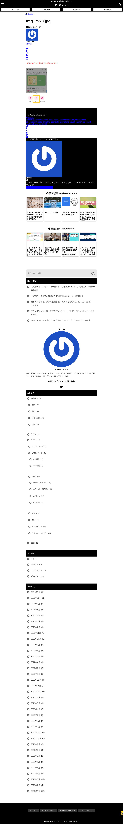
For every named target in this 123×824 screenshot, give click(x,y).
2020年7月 (35, 756)
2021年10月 (36, 692)
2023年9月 (35, 604)
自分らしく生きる (40, 482)
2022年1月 (35, 674)
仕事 (33, 440)
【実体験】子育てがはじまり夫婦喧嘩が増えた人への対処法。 (58, 296)
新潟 (33, 405)
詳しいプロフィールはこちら (40, 188)
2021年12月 (36, 680)
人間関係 (36, 496)
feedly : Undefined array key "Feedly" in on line (58, 121)
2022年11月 (36, 633)
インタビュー (76, 9)
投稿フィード (36, 564)
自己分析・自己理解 (40, 489)
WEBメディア (37, 453)
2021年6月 (35, 697)
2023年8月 (35, 610)
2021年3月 (35, 715)
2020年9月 (35, 744)
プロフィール (15, 9)
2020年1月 (35, 791)
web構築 (36, 466)
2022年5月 (35, 656)
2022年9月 (35, 645)
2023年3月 (35, 621)
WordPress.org (37, 576)
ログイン (35, 559)
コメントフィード (38, 570)
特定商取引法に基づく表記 (67, 810)
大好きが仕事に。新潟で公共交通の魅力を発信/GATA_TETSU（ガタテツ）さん (61, 303)
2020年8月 (35, 750)
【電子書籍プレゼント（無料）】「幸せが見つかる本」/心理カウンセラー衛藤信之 (63, 288)
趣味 (33, 411)
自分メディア (61, 4)
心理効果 (36, 502)
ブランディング (38, 446)
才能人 (34, 513)
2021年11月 (36, 686)
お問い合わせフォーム (87, 810)
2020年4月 (35, 774)
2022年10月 (36, 639)
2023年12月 (36, 598)
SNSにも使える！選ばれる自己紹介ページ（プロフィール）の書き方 (61, 320)
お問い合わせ (107, 9)
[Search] (93, 273)
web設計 (36, 459)
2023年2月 (35, 627)
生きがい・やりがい (39, 533)
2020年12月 (36, 733)
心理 (33, 476)
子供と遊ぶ (36, 418)
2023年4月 (35, 615)
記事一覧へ (33, 810)
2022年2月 (35, 668)
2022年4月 (35, 662)
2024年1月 (35, 592)
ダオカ (29, 44)
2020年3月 (35, 779)
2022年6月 (35, 651)
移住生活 (35, 398)
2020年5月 (35, 768)
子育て (34, 434)
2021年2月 (35, 721)
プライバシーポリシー (48, 810)
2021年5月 (35, 703)
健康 (33, 424)
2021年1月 (35, 727)
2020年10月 (36, 738)
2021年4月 (35, 709)
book (33, 543)
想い (33, 520)
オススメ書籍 (46, 9)
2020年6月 (35, 762)
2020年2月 (35, 785)
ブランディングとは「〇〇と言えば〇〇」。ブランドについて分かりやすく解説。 (62, 313)
